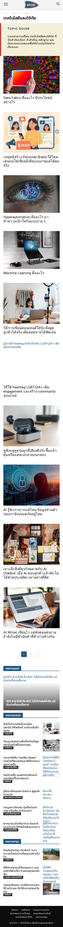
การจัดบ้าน (8, 733)
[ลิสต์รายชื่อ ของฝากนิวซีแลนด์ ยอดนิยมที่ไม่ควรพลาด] (51, 779)
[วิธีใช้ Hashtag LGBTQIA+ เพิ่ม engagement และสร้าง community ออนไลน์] (31, 362)
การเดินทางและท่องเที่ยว (13, 877)
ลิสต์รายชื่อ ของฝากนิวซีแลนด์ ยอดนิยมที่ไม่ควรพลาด (20, 776)
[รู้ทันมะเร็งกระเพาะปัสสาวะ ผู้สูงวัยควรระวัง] (51, 795)
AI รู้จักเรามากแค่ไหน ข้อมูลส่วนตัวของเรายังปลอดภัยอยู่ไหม (30, 512)
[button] (5, 4)
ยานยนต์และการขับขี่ (41, 913)
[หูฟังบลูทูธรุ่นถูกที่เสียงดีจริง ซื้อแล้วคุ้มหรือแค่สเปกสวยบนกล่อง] (31, 425)
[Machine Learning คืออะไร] (31, 250)
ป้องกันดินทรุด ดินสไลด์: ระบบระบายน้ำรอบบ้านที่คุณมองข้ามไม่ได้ (21, 853)
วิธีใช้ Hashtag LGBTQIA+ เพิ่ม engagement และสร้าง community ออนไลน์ (29, 391)
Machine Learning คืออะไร (23, 273)
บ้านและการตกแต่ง (37, 13)
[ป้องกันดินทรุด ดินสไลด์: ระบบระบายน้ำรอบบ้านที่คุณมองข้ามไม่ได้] (51, 854)
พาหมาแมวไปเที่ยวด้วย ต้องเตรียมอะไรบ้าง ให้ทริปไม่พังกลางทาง (21, 825)
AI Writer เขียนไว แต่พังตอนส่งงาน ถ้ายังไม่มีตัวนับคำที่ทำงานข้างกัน (29, 634)
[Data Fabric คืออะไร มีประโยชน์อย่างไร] (31, 75)
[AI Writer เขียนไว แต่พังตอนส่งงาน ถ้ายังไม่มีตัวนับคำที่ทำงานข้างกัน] (31, 607)
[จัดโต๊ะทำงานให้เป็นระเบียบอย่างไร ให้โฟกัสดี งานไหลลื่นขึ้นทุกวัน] (51, 728)
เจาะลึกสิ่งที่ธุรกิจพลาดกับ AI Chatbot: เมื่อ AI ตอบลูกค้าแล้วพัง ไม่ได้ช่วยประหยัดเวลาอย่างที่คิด (31, 573)
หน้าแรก (7, 13)
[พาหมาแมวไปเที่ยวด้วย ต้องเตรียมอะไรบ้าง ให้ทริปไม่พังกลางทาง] (51, 832)
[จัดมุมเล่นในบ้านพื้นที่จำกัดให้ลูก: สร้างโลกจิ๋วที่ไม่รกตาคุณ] (51, 745)
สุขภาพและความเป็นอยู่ (13, 797)
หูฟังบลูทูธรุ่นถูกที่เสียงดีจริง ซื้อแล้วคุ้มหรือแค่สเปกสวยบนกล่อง (30, 453)
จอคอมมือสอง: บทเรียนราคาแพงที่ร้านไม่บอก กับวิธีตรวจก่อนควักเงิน (21, 888)
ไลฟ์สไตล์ (19, 13)
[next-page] (38, 654)
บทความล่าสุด (42, 917)
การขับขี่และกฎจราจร (12, 813)
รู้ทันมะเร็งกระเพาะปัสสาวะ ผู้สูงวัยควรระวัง (21, 792)
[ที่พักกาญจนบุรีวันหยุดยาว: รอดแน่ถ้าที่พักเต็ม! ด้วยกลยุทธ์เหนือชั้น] (51, 876)
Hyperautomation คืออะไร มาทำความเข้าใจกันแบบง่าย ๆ (26, 219)
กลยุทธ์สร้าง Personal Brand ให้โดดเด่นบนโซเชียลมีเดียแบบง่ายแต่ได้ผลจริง (31, 161)
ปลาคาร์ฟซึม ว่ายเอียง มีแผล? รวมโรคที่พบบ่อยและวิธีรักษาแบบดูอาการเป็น (21, 760)
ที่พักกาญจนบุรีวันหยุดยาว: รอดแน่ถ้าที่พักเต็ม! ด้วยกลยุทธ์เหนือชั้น (21, 870)
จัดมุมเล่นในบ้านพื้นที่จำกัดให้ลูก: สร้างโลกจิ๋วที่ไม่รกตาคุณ (21, 743)
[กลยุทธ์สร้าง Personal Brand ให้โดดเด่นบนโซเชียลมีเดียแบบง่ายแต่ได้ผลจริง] (31, 132)
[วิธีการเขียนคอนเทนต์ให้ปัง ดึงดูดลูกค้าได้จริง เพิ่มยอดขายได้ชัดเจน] (31, 303)
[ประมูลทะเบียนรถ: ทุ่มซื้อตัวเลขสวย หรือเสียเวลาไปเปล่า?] (51, 814)
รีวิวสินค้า (7, 894)
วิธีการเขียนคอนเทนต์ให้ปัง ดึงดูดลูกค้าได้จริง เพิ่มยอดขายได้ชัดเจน (29, 330)
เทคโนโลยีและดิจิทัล (23, 917)
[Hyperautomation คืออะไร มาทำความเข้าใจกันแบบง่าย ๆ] (31, 194)
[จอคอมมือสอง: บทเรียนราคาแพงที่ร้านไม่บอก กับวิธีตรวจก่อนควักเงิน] (51, 889)
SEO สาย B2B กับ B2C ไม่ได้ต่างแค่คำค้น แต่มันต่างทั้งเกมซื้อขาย (30, 703)
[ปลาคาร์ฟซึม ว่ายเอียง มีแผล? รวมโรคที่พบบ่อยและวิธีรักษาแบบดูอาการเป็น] (51, 766)
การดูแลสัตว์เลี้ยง (10, 767)
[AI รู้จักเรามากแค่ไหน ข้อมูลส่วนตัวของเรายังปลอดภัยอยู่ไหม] (31, 485)
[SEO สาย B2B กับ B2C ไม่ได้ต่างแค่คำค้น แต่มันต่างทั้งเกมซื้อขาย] (31, 692)
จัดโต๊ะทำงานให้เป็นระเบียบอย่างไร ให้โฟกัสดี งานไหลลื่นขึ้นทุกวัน (21, 727)
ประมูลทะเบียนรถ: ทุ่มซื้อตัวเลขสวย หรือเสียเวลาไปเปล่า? (20, 809)
